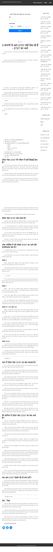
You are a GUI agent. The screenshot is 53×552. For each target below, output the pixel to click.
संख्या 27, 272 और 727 (12, 148)
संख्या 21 (6, 100)
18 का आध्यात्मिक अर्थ (45, 138)
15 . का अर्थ (7, 275)
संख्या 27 (6, 309)
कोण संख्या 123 (44, 150)
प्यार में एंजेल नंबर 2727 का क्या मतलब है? (13, 152)
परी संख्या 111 (7, 358)
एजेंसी (50, 2)
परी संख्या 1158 (44, 141)
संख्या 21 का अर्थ (44, 147)
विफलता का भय (32, 232)
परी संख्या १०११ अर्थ (45, 134)
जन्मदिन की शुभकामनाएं (37, 2)
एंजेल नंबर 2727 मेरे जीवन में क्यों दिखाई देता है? (14, 139)
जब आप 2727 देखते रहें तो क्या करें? (12, 155)
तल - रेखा (7, 157)
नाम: (10, 17)
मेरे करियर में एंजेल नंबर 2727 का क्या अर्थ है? (13, 153)
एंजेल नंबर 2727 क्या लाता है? (10, 141)
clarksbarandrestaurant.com (11, 2)
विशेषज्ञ (45, 2)
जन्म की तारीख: (12, 23)
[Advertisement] (20, 75)
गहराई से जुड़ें (29, 345)
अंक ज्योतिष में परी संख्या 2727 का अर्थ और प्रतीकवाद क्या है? (17, 143)
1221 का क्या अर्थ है (44, 144)
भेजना (20, 31)
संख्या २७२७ (10, 149)
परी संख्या (20, 60)
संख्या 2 (9, 144)
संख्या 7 (9, 146)
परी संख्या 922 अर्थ (8, 496)
